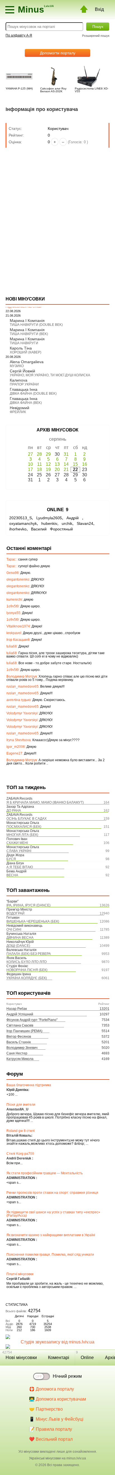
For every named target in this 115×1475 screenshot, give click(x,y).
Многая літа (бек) (22, 835)
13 (57, 464)
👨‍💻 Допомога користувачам (57, 1399)
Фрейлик (18, 412)
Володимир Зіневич (21, 1048)
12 (48, 464)
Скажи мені (17, 843)
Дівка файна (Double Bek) (33, 394)
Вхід (99, 9)
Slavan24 (85, 523)
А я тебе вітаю (19, 867)
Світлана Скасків (19, 1025)
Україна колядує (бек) (26, 978)
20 (57, 469)
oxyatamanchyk (23, 523)
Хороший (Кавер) (25, 352)
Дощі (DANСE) (18, 946)
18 (39, 469)
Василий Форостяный (52, 529)
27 (30, 454)
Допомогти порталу (57, 53)
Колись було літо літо (26, 962)
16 (84, 464)
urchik (67, 523)
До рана (13, 810)
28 (39, 454)
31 (66, 454)
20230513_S (20, 518)
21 (66, 469)
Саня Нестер (16, 1053)
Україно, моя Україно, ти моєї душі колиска (50, 375)
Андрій (74, 518)
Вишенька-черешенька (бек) (32, 921)
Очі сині (13, 929)
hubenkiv (49, 523)
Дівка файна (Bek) (26, 403)
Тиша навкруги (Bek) (29, 334)
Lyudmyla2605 (49, 518)
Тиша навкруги (24, 343)
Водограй (15, 913)
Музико (17, 366)
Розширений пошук (95, 35)
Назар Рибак (16, 1009)
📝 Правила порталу (50, 1429)
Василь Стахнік (18, 1042)
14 (66, 464)
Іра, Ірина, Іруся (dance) (28, 905)
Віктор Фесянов (18, 1037)
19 (48, 469)
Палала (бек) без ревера (28, 954)
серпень (57, 439)
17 (30, 469)
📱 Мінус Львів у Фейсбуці (56, 1419)
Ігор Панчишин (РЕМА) (24, 1031)
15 (75, 464)
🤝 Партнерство (46, 1409)
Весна (12, 875)
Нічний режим (67, 1376)
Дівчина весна (19, 938)
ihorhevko (18, 529)
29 (48, 454)
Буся (11, 859)
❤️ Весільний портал (51, 1439)
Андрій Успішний (19, 1014)
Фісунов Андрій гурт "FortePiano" (32, 1020)
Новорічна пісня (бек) (26, 970)
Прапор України (24, 384)
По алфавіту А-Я (19, 35)
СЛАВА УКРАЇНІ (18, 851)
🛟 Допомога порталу (51, 1389)
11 (39, 464)
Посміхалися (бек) (23, 827)
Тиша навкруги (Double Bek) (36, 325)
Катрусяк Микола (19, 1059)
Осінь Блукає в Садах (26, 819)
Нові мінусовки (21, 1357)
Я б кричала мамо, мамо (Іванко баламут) (45, 802)
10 (30, 464)
